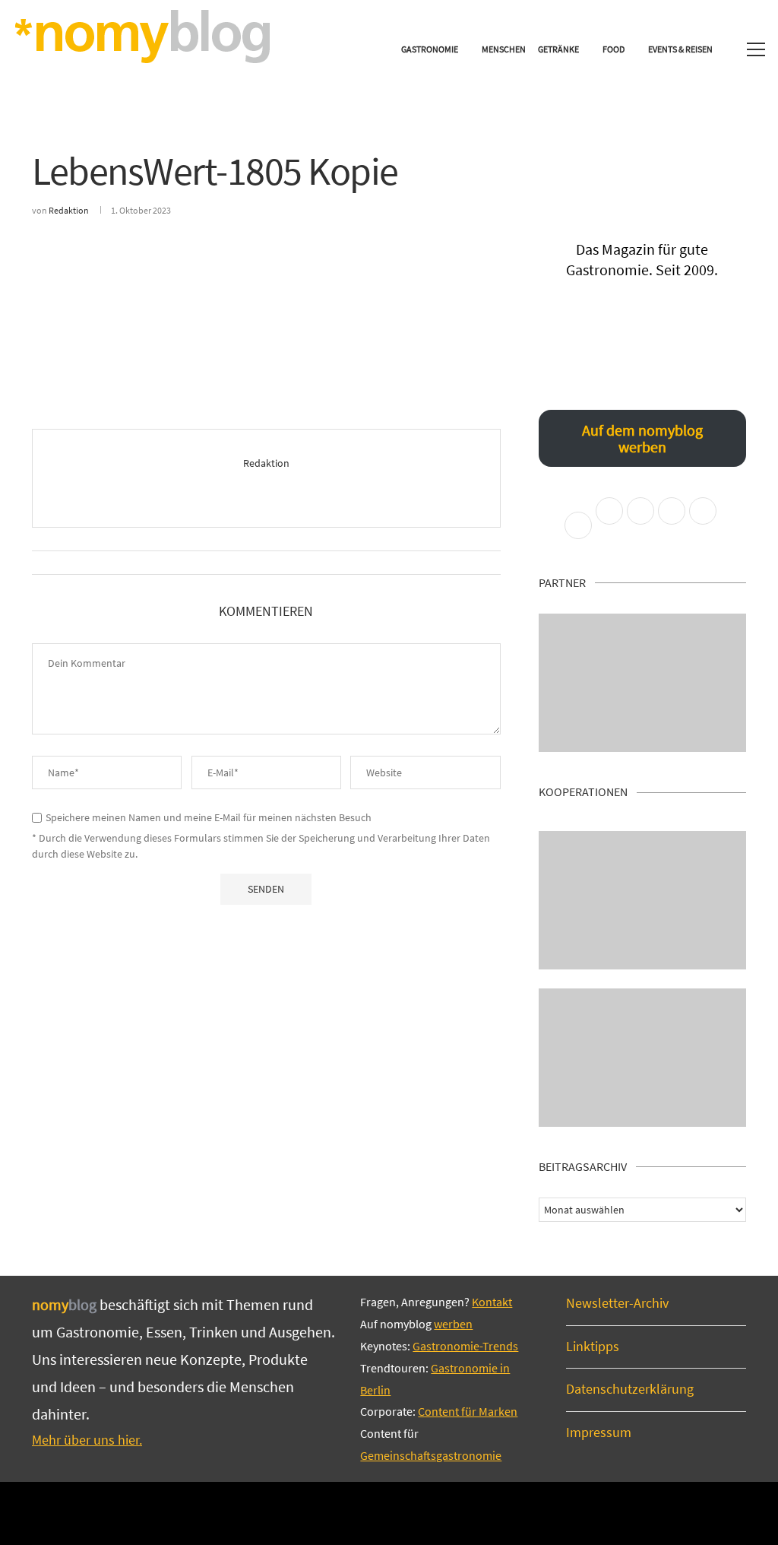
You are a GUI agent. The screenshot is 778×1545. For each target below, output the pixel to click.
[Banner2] (642, 900)
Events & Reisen (680, 49)
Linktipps (592, 1346)
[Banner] (642, 1057)
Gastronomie (429, 49)
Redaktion (69, 210)
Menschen (504, 49)
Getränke (558, 49)
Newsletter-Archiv (617, 1303)
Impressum (598, 1432)
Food (613, 49)
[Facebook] (365, 1512)
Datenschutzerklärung (630, 1388)
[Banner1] (642, 683)
